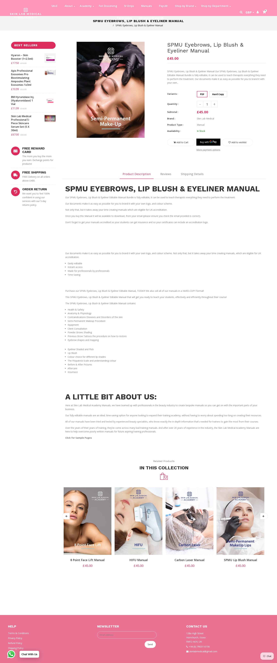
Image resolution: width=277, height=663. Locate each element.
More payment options (208, 149)
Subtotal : (172, 111)
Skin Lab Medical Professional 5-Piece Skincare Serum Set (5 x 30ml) (21, 123)
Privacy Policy (15, 638)
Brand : (171, 118)
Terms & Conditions (18, 633)
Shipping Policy (15, 648)
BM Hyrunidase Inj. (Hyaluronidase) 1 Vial (22, 100)
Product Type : (175, 124)
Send (150, 644)
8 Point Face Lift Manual (87, 560)
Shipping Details (192, 174)
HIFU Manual (138, 560)
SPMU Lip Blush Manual (240, 560)
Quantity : (173, 103)
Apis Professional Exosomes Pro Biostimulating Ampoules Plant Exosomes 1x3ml (22, 78)
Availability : (174, 131)
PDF (202, 94)
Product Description (137, 174)
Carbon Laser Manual (190, 560)
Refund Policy (15, 643)
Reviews (165, 174)
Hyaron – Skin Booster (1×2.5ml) (22, 56)
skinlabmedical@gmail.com (203, 651)
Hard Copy (218, 94)
